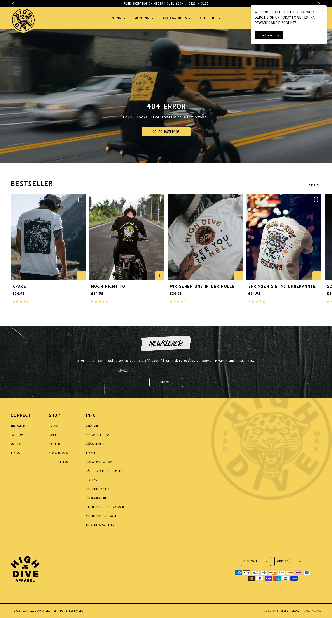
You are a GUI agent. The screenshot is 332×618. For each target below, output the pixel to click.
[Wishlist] (80, 199)
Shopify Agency (288, 610)
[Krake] (48, 237)
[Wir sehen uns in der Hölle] (205, 237)
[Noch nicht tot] (126, 237)
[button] (15, 3)
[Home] (23, 18)
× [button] (323, 9)
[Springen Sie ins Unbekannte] (283, 237)
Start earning (269, 35)
